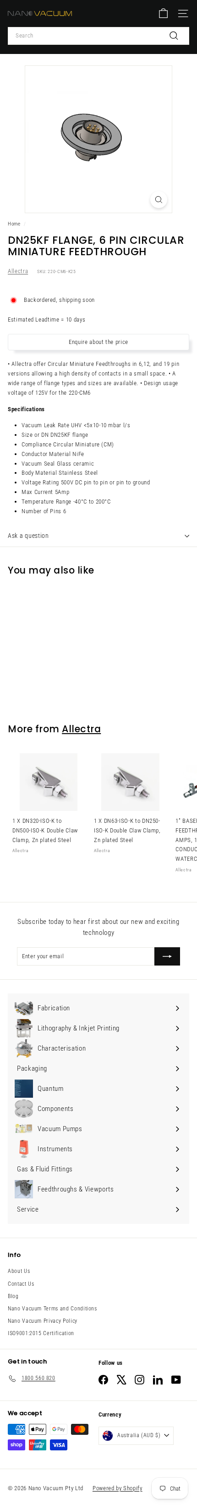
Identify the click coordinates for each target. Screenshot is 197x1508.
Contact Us (21, 1284)
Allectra (18, 271)
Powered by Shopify (117, 1488)
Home (14, 224)
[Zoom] (158, 199)
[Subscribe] (167, 956)
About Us (19, 1271)
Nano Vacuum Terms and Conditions (52, 1308)
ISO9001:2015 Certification (41, 1333)
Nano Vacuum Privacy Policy (42, 1321)
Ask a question (28, 535)
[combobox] (98, 36)
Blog (13, 1296)
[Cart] (163, 13)
